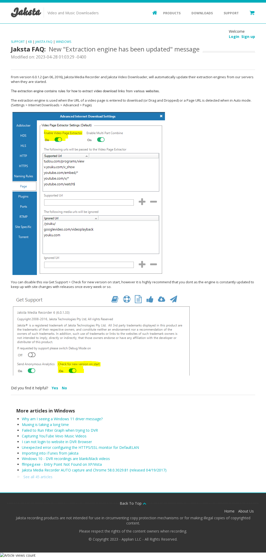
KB (30, 42)
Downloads (202, 13)
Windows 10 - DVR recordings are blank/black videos (66, 458)
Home (229, 511)
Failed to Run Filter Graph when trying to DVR (60, 430)
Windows (63, 42)
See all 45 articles (37, 476)
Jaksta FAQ (43, 42)
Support (231, 13)
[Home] (152, 12)
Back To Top (131, 503)
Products (172, 13)
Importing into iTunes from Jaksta (50, 453)
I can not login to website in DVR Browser (57, 441)
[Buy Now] (249, 12)
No (64, 387)
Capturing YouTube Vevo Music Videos (54, 436)
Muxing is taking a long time (45, 424)
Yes (55, 387)
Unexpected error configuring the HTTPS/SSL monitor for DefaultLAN (80, 447)
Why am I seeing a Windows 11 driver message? (62, 418)
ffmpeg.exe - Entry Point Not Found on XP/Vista (62, 464)
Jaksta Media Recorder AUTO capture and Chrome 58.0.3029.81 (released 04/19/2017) (94, 470)
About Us (246, 511)
